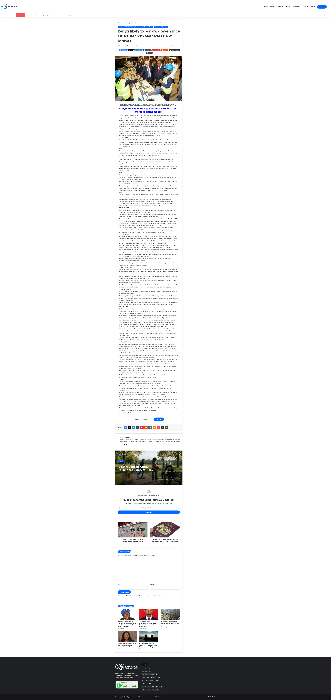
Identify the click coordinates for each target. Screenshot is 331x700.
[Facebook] (125, 427)
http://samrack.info (146, 671)
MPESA (157, 680)
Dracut (150, 668)
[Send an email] (127, 46)
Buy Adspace (296, 6)
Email (120, 584)
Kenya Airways (151, 677)
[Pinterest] (142, 427)
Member (313, 6)
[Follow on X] (126, 46)
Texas (143, 689)
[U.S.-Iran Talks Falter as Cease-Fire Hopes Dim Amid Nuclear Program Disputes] (148, 636)
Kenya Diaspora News (146, 26)
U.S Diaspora (163, 26)
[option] (148, 468)
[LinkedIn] (133, 427)
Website (152, 584)
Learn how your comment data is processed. (151, 595)
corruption (144, 668)
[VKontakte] (150, 427)
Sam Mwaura (122, 46)
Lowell (158, 677)
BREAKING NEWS (128, 26)
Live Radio (322, 6)
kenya (143, 677)
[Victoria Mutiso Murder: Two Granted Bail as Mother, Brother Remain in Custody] (127, 636)
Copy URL (159, 419)
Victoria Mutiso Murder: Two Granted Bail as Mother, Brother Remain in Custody (127, 645)
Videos (287, 6)
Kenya (137, 26)
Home (266, 6)
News (272, 6)
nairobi (143, 683)
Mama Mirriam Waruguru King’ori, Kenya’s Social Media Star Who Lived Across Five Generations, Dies (127, 624)
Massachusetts (149, 680)
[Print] (166, 427)
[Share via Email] (162, 427)
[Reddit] (146, 427)
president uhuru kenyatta (148, 686)
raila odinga (159, 686)
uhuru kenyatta (156, 689)
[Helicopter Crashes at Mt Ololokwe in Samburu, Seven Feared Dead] (170, 614)
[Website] (120, 444)
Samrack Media (155, 697)
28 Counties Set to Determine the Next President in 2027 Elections (136, 468)
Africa (124, 23)
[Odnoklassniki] (154, 427)
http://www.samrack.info (148, 674)
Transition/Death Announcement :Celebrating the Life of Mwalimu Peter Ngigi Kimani (148, 624)
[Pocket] (158, 427)
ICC (157, 674)
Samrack (141, 697)
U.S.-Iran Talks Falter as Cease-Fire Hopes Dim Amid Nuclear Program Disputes (148, 645)
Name (120, 577)
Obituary (280, 6)
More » (178, 441)
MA (143, 680)
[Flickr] (125, 444)
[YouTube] (127, 444)
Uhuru (148, 689)
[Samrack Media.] (9, 6)
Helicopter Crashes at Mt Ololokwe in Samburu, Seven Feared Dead (170, 623)
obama (149, 683)
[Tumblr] (137, 427)
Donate (305, 6)
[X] (129, 427)
